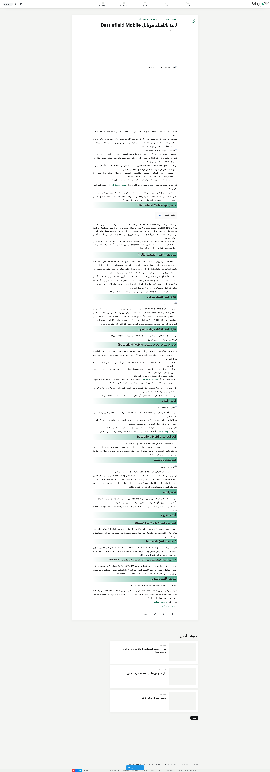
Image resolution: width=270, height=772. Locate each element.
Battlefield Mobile (150, 379)
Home (174, 19)
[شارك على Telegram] (154, 614)
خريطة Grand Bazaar (117, 185)
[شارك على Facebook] (172, 614)
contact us (144, 770)
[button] (194, 718)
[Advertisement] (135, 49)
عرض (159, 215)
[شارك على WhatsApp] (145, 614)
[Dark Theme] (21, 4)
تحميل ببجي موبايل (169, 606)
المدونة (167, 19)
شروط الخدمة (194, 770)
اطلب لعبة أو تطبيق (113, 770)
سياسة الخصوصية (182, 770)
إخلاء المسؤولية (170, 770)
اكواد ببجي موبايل (161, 602)
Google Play (163, 431)
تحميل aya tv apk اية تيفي (130, 770)
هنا (106, 309)
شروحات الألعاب (143, 19)
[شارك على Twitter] (163, 614)
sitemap (153, 770)
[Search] (16, 4)
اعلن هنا (161, 770)
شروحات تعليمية (156, 19)
